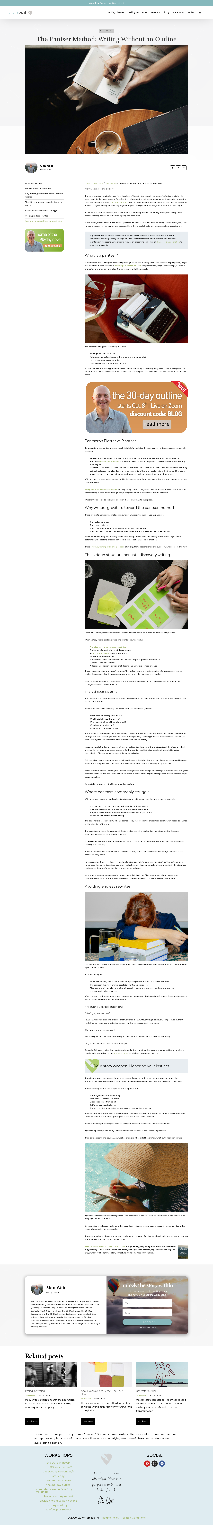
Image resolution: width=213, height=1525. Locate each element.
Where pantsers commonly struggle (41, 210)
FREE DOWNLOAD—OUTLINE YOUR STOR (104, 1246)
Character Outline (146, 1391)
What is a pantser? (33, 183)
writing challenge (58, 1505)
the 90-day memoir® (58, 1467)
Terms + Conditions (147, 1327)
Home (87, 183)
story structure (121, 1053)
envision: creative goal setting (58, 1500)
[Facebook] (162, 1463)
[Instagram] (154, 1463)
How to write (97, 183)
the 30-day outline (58, 1485)
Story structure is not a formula (101, 489)
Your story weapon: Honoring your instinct (44, 221)
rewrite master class (58, 1480)
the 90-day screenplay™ (58, 1471)
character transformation (168, 242)
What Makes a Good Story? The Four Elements (102, 1392)
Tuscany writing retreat (58, 1496)
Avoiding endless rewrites (36, 216)
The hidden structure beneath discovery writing (43, 204)
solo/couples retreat (58, 1509)
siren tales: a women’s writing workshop (54, 1490)
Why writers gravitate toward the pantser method (44, 195)
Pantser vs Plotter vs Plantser (38, 188)
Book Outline (111, 183)
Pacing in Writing (35, 1391)
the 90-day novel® (58, 1462)
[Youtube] (147, 1463)
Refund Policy (110, 1517)
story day (58, 1476)
